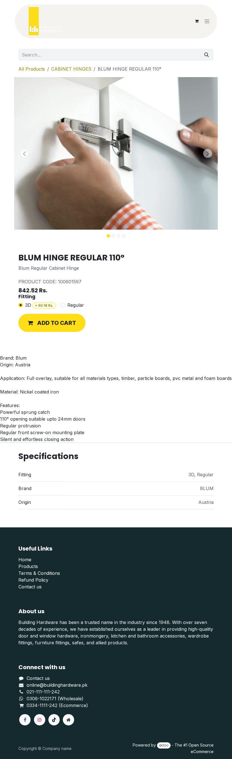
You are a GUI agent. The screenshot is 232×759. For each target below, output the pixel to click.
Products (28, 566)
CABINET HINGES (71, 69)
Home (24, 559)
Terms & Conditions (39, 573)
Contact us (30, 587)
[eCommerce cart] (197, 21)
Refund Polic (32, 580)
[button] (24, 153)
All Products (31, 69)
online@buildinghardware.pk (57, 685)
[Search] (206, 55)
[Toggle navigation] (207, 21)
